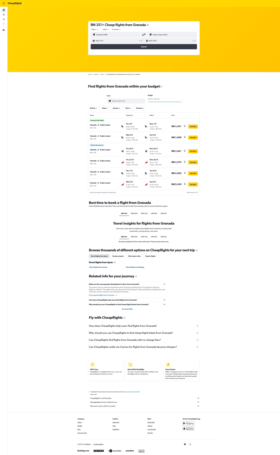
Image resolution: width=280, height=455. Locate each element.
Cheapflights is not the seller (100, 398)
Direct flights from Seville (98, 267)
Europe (96, 74)
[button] (3, 3)
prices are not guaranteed (133, 392)
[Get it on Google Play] (188, 423)
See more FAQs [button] (127, 309)
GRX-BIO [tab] (154, 213)
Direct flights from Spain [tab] (99, 256)
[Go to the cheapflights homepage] (16, 3)
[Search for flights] (4, 10)
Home (90, 74)
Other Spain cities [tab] (134, 256)
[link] (185, 444)
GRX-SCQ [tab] (144, 213)
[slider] (181, 101)
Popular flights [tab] (150, 256)
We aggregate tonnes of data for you (103, 402)
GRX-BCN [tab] (134, 213)
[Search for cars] (4, 19)
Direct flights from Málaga (135, 267)
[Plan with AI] (4, 24)
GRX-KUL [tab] (124, 213)
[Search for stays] (4, 14)
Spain (102, 74)
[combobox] (95, 29)
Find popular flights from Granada (101, 295)
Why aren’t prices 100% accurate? (102, 406)
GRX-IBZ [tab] (164, 213)
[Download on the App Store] (188, 428)
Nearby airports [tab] (118, 256)
